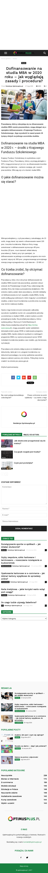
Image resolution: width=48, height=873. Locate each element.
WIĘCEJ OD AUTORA (31, 435)
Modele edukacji (8, 786)
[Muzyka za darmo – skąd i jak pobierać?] (7, 749)
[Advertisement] (24, 25)
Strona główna (6, 59)
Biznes (4, 550)
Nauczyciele (6, 775)
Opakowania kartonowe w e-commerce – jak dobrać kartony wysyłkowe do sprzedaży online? (23, 576)
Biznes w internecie (10, 779)
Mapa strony (24, 866)
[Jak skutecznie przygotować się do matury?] (7, 443)
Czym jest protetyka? (23, 463)
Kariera (17, 737)
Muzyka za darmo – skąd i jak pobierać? (31, 746)
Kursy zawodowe (8, 800)
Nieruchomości (6, 566)
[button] (44, 53)
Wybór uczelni (7, 803)
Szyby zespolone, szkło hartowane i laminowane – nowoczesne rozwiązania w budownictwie (21, 560)
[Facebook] (21, 857)
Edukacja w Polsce (9, 789)
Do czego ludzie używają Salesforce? (18, 602)
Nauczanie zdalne (9, 793)
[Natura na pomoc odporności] (7, 760)
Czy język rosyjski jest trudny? (27, 452)
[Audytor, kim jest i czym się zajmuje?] (7, 738)
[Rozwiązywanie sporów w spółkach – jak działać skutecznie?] (7, 696)
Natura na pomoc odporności (26, 757)
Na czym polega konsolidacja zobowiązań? (12, 396)
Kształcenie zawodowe (11, 796)
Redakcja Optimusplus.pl (14, 86)
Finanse (4, 595)
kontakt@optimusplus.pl (32, 842)
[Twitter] (27, 857)
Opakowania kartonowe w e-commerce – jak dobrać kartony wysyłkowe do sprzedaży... (30, 718)
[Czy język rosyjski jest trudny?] (7, 455)
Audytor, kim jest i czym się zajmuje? (29, 735)
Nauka (24, 63)
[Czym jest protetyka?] (7, 466)
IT (2, 605)
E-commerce (5, 582)
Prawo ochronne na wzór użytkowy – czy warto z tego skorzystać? (36, 397)
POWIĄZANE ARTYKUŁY (12, 435)
